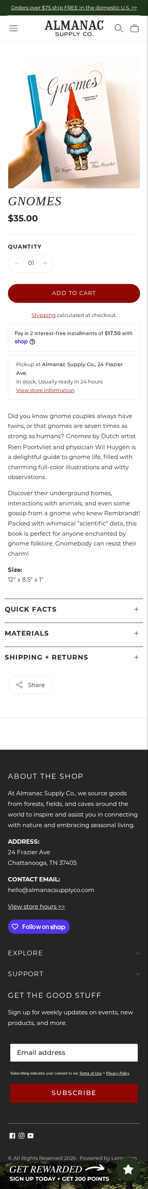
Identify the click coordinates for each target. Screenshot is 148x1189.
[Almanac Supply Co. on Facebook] (12, 1136)
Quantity (24, 246)
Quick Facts (31, 609)
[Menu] (13, 28)
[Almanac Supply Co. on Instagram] (21, 1136)
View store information (45, 390)
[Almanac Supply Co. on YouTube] (31, 1136)
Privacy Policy (117, 1073)
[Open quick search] (118, 28)
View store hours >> (36, 906)
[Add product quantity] (45, 263)
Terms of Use (90, 1073)
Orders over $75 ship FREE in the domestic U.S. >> (74, 7)
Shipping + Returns (46, 657)
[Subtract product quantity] (16, 263)
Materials (27, 633)
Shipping (44, 315)
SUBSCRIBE (74, 1093)
